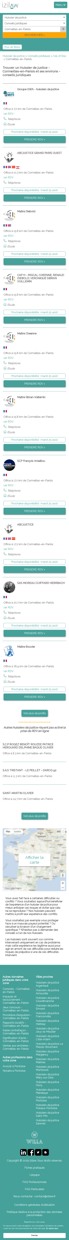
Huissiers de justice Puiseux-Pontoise (47, 1106)
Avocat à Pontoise (14, 1066)
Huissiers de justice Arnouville (47, 992)
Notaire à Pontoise (14, 1070)
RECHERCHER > (34, 35)
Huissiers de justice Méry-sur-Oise (47, 1076)
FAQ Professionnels (34, 1182)
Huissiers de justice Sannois (47, 1122)
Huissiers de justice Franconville (47, 1015)
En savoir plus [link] (52, 1228)
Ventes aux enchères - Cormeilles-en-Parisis (16, 1047)
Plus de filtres (12, 47)
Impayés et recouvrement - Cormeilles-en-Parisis (16, 999)
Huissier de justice (14, 56)
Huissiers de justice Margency (47, 1053)
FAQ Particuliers (34, 1189)
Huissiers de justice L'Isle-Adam (47, 1038)
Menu (59, 4)
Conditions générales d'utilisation (34, 1204)
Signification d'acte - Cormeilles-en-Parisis (16, 1039)
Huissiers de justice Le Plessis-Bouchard (49, 1045)
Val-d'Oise (59, 56)
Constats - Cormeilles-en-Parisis (17, 990)
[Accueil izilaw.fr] (10, 9)
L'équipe (34, 1174)
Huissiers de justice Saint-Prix (47, 1114)
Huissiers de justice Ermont (47, 1007)
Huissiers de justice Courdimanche (47, 999)
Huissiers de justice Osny (47, 1083)
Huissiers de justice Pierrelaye (47, 1091)
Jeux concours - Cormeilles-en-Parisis (16, 1009)
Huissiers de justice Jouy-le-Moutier (47, 1030)
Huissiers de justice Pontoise (47, 1099)
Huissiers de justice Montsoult (47, 1068)
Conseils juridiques (39, 56)
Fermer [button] (34, 1235)
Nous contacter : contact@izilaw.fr (34, 1196)
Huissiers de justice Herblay (47, 1022)
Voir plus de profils (34, 713)
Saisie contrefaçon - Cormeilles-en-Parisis (16, 1032)
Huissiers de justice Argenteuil (47, 984)
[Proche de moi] (63, 29)
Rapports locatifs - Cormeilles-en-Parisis (16, 1024)
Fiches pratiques (34, 1167)
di (4, 26)
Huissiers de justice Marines (47, 1061)
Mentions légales (34, 1222)
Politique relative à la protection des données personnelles (34, 1213)
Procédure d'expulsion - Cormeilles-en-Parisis (17, 1016)
